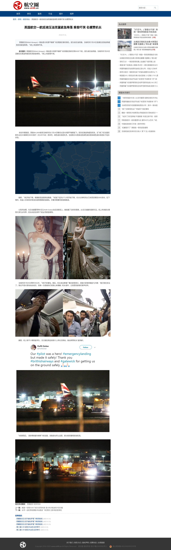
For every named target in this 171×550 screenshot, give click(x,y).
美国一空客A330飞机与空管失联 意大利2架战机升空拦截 (42, 508)
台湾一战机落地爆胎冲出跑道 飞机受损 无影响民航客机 (42, 510)
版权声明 (85, 542)
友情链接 (101, 542)
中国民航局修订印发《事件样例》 (134, 124)
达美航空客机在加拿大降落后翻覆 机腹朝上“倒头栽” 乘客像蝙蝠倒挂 (146, 44)
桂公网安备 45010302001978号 (124, 546)
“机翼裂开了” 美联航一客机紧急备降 (135, 128)
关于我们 (69, 542)
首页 (14, 19)
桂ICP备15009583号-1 (99, 546)
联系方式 (77, 542)
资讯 (19, 19)
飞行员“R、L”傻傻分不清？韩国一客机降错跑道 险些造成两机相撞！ (146, 32)
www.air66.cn (56, 546)
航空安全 (26, 19)
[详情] (154, 37)
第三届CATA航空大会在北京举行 (28, 527)
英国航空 (30, 504)
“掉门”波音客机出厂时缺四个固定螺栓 (135, 109)
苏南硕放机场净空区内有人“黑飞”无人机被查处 (138, 131)
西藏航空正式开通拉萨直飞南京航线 (29, 519)
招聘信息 (93, 542)
